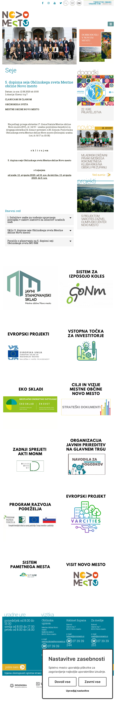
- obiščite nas (100, 3)
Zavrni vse (92, 682)
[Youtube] (55, 3)
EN (79, 3)
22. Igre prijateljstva (91, 110)
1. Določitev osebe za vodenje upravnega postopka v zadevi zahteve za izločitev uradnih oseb (36, 220)
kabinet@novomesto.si (75, 636)
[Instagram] (49, 3)
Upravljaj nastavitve (77, 690)
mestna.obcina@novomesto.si (53, 641)
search (65, 3)
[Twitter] (61, 3)
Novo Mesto (22, 18)
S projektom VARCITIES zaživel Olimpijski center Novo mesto (93, 220)
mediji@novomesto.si (99, 636)
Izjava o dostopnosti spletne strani (23, 673)
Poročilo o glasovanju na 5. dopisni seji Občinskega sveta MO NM (30, 242)
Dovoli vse (62, 682)
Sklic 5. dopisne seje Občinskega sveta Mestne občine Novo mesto (35, 231)
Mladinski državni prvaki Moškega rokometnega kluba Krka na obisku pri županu (94, 161)
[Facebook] (43, 3)
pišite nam (12, 667)
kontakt (72, 3)
